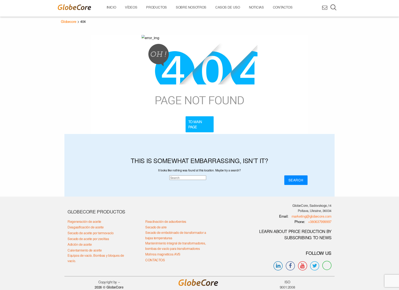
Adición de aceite (80, 244)
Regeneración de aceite (84, 221)
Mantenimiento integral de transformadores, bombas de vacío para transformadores (175, 246)
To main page (195, 124)
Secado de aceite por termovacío (90, 233)
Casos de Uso (227, 7)
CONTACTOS (283, 7)
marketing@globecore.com (311, 216)
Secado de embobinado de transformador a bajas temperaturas (175, 235)
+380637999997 (319, 221)
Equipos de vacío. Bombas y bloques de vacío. (96, 258)
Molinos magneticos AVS (162, 254)
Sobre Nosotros (191, 7)
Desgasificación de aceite (86, 227)
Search (295, 180)
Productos (156, 7)
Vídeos (131, 7)
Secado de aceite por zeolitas (88, 238)
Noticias (256, 7)
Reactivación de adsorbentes (165, 221)
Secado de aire (156, 227)
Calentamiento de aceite (85, 250)
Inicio (111, 7)
